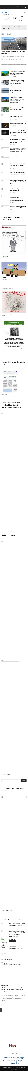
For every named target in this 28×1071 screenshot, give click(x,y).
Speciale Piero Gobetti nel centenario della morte (10, 526)
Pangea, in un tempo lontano (6, 910)
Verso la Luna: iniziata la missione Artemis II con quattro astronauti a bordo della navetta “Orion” (18, 150)
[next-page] (5, 954)
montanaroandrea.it (14, 1063)
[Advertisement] (14, 3)
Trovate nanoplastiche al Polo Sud (13, 52)
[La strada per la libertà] (1, 1009)
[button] (2, 7)
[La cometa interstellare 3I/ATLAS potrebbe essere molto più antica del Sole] (5, 132)
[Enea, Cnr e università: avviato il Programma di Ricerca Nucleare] (5, 174)
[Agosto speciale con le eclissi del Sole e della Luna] (5, 125)
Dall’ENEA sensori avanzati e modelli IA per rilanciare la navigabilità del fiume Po (16, 90)
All (19, 919)
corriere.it (7, 256)
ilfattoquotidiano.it (9, 314)
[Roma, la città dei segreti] (1, 1011)
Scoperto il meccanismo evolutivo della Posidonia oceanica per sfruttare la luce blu (17, 73)
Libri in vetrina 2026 (8, 535)
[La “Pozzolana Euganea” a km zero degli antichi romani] (5, 190)
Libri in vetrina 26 (12, 925)
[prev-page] (2, 954)
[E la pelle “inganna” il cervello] (5, 158)
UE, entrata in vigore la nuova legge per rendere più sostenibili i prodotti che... (18, 208)
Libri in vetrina (4, 985)
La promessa (12, 939)
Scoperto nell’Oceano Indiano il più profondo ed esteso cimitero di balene (18, 182)
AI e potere (8, 774)
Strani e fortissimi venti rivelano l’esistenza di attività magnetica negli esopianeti (17, 141)
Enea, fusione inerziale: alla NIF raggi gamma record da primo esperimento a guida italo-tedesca (17, 165)
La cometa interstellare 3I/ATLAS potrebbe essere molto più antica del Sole (18, 132)
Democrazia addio (13, 946)
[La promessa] (4, 944)
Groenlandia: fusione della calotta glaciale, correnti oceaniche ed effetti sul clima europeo (17, 82)
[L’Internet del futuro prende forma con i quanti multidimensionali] (1, 1010)
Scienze (10, 936)
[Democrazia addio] (4, 949)
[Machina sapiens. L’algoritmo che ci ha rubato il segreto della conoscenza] (14, 974)
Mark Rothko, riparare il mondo (17, 923)
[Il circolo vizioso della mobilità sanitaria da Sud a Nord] (5, 109)
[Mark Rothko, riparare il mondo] (4, 926)
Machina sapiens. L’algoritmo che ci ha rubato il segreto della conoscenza (13, 989)
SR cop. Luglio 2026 (5, 394)
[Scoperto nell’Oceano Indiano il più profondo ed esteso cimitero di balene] (5, 182)
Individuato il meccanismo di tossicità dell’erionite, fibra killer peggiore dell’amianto (17, 932)
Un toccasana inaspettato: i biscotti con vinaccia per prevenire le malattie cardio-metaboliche (18, 116)
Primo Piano (4, 53)
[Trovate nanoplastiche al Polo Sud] (14, 43)
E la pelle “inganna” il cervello (17, 156)
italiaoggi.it (7, 279)
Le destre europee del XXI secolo (12, 654)
